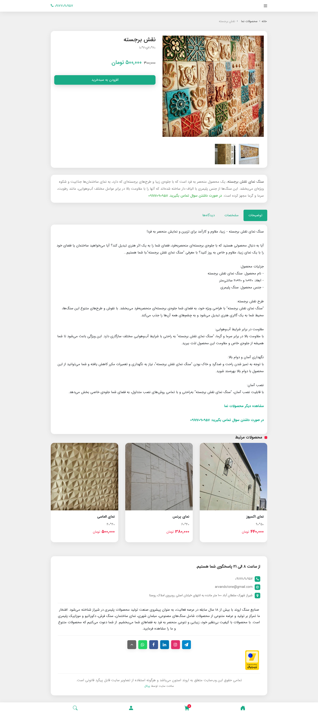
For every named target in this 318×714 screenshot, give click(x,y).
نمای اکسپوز (255, 516)
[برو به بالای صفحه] (131, 644)
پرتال (147, 686)
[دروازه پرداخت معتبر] (252, 660)
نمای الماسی (106, 516)
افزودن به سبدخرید (104, 80)
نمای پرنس (181, 516)
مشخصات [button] (231, 215)
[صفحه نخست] (242, 708)
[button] (131, 708)
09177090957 (63, 6)
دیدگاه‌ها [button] (208, 215)
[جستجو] (75, 708)
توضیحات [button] (255, 215)
